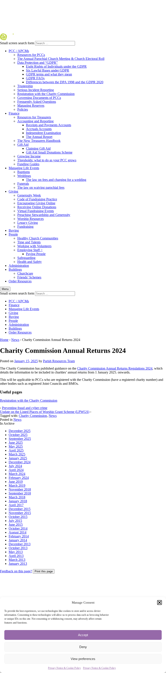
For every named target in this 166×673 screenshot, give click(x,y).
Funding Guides (28, 164)
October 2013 (18, 548)
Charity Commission (33, 416)
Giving (13, 191)
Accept (83, 635)
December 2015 (19, 509)
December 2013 (19, 544)
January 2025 (18, 458)
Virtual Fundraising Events (35, 211)
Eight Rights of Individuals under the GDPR (56, 66)
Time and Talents (29, 242)
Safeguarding (26, 258)
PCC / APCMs (19, 51)
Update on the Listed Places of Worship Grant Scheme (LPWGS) (44, 412)
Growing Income (29, 156)
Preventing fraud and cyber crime (24, 408)
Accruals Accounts (39, 129)
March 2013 (17, 560)
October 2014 (18, 528)
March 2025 (17, 454)
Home (4, 340)
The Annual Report (39, 137)
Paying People (36, 254)
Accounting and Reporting (35, 121)
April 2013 (16, 556)
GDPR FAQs (35, 78)
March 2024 (17, 474)
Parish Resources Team (59, 361)
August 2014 (17, 532)
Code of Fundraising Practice (37, 199)
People (13, 234)
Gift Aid (23, 144)
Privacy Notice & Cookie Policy (64, 668)
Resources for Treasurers (34, 117)
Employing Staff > (30, 250)
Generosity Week (29, 195)
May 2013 (16, 552)
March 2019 (17, 485)
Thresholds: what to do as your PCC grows (46, 160)
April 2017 (16, 505)
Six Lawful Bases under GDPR (47, 70)
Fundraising (25, 226)
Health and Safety (29, 262)
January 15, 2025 (26, 361)
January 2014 (18, 540)
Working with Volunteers (34, 246)
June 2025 (16, 442)
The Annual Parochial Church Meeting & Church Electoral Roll (60, 59)
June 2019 (16, 481)
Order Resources (20, 281)
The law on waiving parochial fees (40, 187)
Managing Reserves (30, 105)
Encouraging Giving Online (36, 203)
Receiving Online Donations (36, 207)
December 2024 (19, 462)
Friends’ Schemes (29, 277)
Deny (83, 647)
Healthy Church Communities (37, 238)
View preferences (83, 659)
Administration (19, 265)
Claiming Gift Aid (38, 148)
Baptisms (23, 172)
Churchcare (25, 273)
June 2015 (16, 524)
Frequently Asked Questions (36, 101)
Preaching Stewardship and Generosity (43, 215)
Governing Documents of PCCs (39, 98)
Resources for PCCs (31, 55)
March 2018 (17, 497)
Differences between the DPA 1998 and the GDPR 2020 (64, 82)
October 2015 (18, 517)
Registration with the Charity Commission (46, 94)
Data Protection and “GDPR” (37, 62)
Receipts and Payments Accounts (48, 125)
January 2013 (18, 563)
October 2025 (18, 435)
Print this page (44, 571)
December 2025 (19, 431)
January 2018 (18, 501)
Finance (14, 113)
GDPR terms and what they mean (49, 74)
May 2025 (16, 446)
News (15, 340)
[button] (159, 602)
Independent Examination (43, 133)
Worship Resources (30, 219)
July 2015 (15, 520)
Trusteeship (25, 86)
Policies (22, 109)
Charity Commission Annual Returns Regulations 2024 (114, 368)
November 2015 (20, 513)
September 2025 (20, 438)
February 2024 (19, 478)
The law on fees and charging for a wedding (56, 180)
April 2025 (16, 450)
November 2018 (20, 489)
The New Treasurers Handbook (39, 140)
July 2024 (15, 466)
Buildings (15, 269)
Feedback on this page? (16, 571)
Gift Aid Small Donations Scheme (49, 152)
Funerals (23, 183)
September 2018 (20, 493)
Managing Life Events (24, 168)
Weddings (24, 176)
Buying (14, 230)
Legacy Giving (27, 222)
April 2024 (16, 470)
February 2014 (19, 536)
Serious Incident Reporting (35, 90)
